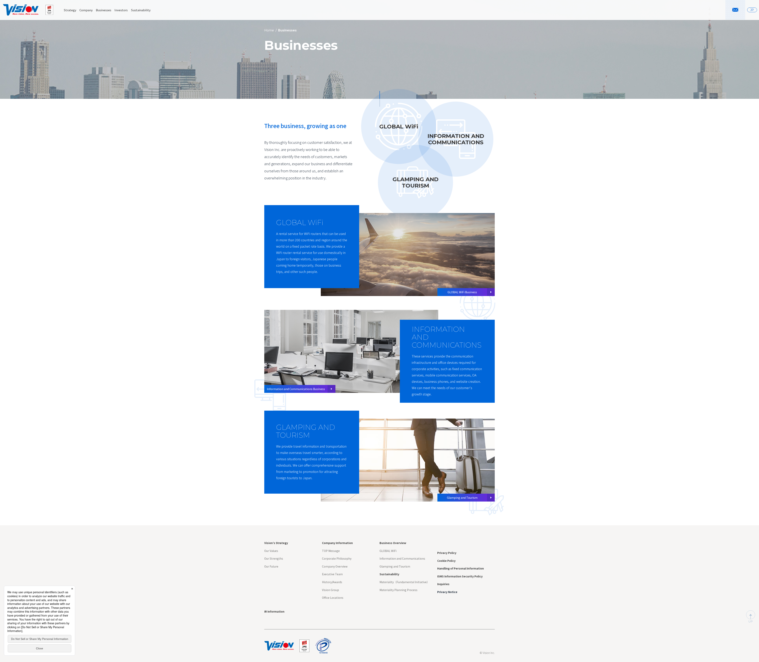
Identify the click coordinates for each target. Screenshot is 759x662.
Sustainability (389, 574)
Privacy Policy (446, 553)
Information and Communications (402, 558)
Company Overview (334, 566)
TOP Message (331, 551)
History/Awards (332, 582)
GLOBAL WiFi (388, 551)
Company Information (337, 543)
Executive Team (332, 574)
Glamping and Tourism (395, 566)
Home (269, 30)
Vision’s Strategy (276, 543)
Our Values (271, 551)
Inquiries (443, 584)
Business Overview (393, 543)
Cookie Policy (446, 561)
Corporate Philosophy (336, 558)
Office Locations (332, 598)
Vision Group (330, 590)
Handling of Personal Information (460, 568)
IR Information (274, 611)
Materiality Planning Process (398, 590)
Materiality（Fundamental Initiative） (405, 582)
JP (752, 10)
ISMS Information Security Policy (460, 576)
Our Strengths (273, 558)
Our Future (271, 566)
